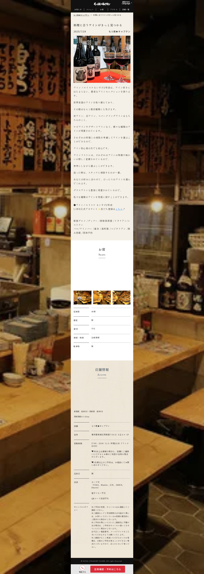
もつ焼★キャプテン (81, 15)
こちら (119, 209)
